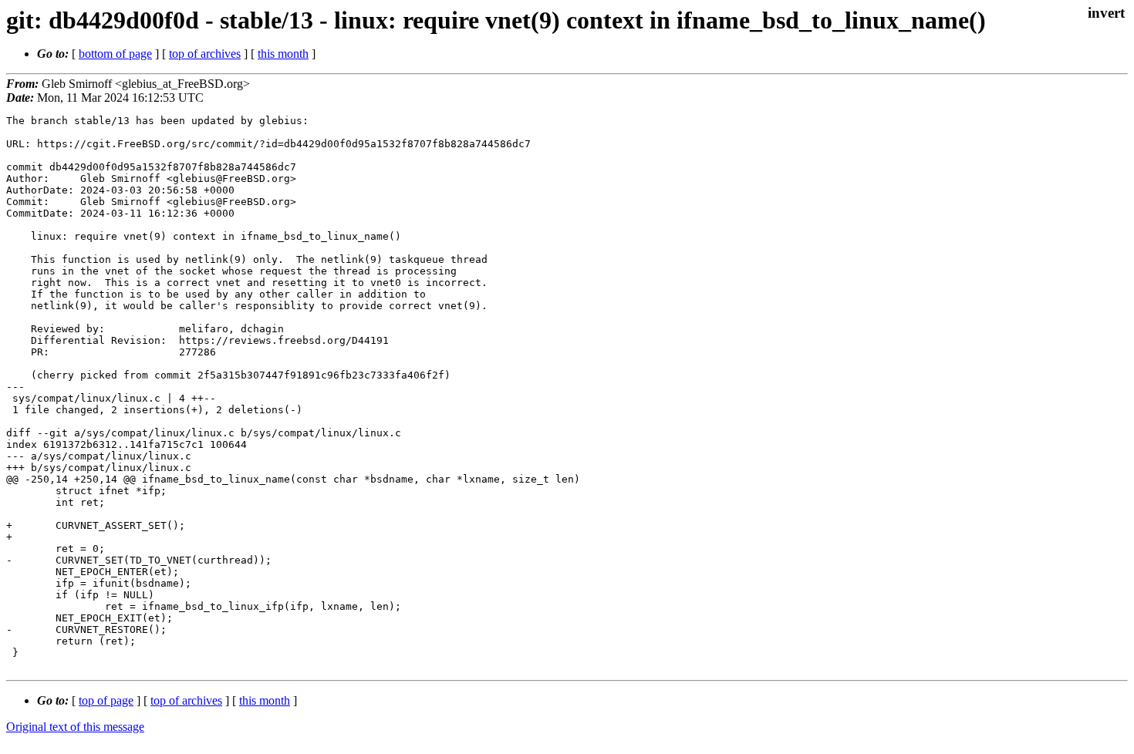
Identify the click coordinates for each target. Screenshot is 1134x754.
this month (283, 53)
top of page (106, 700)
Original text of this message (75, 726)
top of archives (205, 53)
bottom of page (115, 53)
